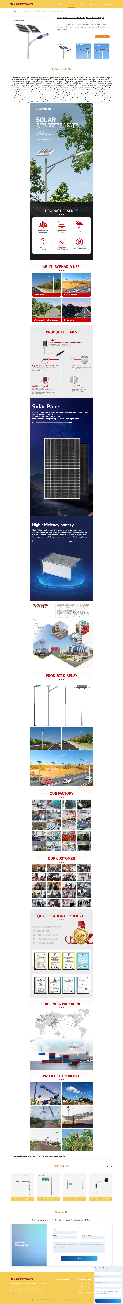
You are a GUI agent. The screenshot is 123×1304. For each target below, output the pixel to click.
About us (107, 4)
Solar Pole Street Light (59, 1156)
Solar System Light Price (32, 1156)
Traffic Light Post (45, 1156)
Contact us (94, 4)
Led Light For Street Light (86, 1293)
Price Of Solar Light (84, 1287)
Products (71, 4)
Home (60, 4)
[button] (107, 1166)
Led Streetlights (19, 1156)
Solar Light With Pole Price (86, 1284)
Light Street (81, 1290)
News (82, 4)
